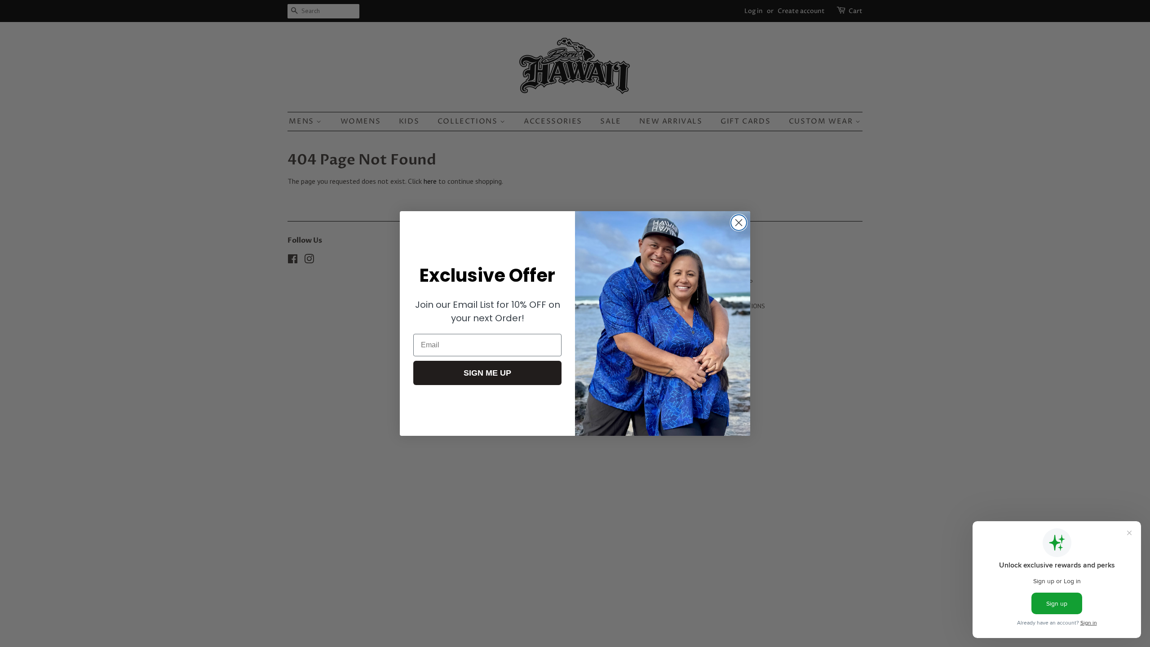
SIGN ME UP (487, 372)
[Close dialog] (739, 222)
